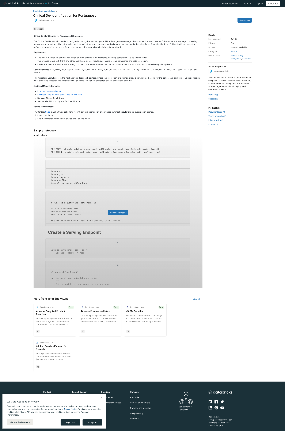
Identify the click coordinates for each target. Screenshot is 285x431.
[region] (54, 411)
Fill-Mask (246, 58)
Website (212, 94)
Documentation (215, 112)
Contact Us (135, 418)
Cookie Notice (70, 409)
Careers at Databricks (140, 402)
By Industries (107, 397)
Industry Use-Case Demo (49, 91)
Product (47, 392)
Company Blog (136, 413)
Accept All (92, 422)
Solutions (105, 392)
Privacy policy (214, 120)
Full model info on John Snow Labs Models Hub (59, 94)
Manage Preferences (20, 422)
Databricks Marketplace (44, 11)
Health (234, 51)
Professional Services (111, 402)
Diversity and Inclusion (140, 408)
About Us (134, 397)
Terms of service (216, 116)
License (212, 124)
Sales (47, 112)
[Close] (101, 397)
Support (212, 99)
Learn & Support (79, 392)
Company (134, 392)
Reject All (70, 422)
